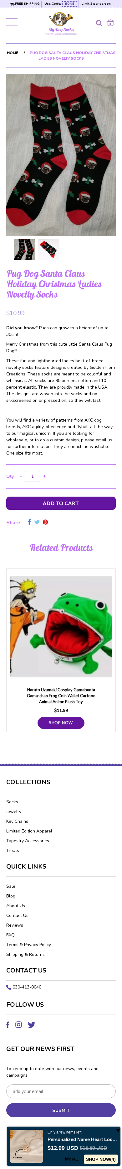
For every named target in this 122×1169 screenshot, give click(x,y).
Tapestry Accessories (27, 841)
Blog (10, 896)
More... (72, 1158)
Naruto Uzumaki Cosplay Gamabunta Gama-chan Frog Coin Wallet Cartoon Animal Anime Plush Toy (61, 695)
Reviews (14, 925)
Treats (12, 851)
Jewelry (13, 812)
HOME (12, 52)
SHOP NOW (61, 722)
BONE (69, 4)
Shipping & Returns (25, 954)
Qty (10, 476)
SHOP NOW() (101, 1159)
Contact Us (17, 916)
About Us (15, 906)
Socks (12, 802)
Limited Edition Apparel (29, 831)
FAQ (10, 935)
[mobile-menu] (12, 23)
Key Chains (17, 821)
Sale (10, 886)
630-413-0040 (27, 987)
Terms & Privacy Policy (28, 945)
